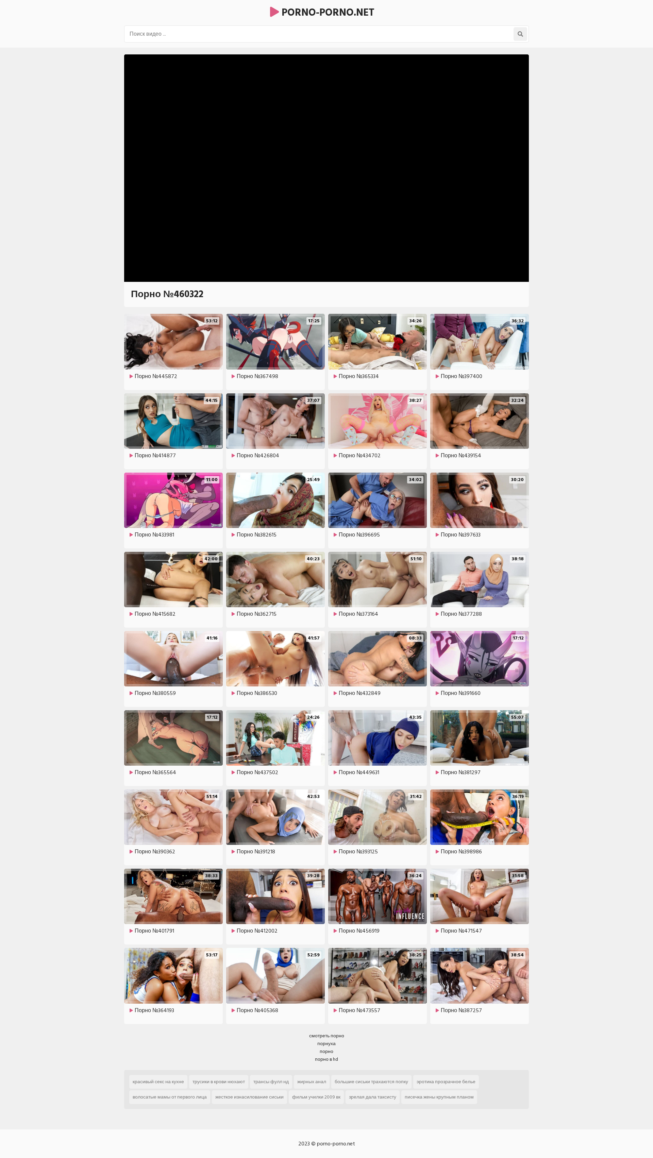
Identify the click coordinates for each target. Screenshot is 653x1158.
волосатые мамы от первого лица (170, 1097)
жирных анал (311, 1082)
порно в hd (326, 1059)
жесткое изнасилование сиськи (249, 1097)
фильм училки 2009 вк (316, 1097)
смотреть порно (326, 1036)
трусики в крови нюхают (218, 1082)
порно (326, 1051)
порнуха (326, 1044)
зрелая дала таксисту (372, 1097)
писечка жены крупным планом (439, 1097)
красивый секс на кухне (158, 1082)
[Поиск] (520, 34)
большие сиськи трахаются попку (371, 1082)
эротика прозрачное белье (446, 1082)
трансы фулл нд (271, 1082)
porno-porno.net (326, 12)
